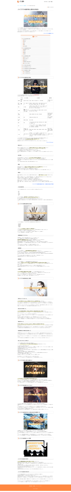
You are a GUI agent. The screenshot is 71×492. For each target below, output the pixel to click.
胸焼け (24, 44)
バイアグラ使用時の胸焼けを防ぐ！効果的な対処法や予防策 (43, 184)
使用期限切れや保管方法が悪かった (27, 61)
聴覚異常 (25, 52)
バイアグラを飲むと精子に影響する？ (27, 65)
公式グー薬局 (50, 1)
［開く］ (37, 36)
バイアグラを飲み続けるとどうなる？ (27, 66)
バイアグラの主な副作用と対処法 (26, 38)
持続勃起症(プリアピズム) (26, 49)
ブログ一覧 (45, 1)
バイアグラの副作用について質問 (26, 70)
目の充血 (25, 41)
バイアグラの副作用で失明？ (27, 71)
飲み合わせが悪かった (26, 58)
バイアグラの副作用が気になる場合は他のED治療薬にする (29, 68)
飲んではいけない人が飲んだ (27, 63)
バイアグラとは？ (50, 142)
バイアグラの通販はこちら (49, 33)
